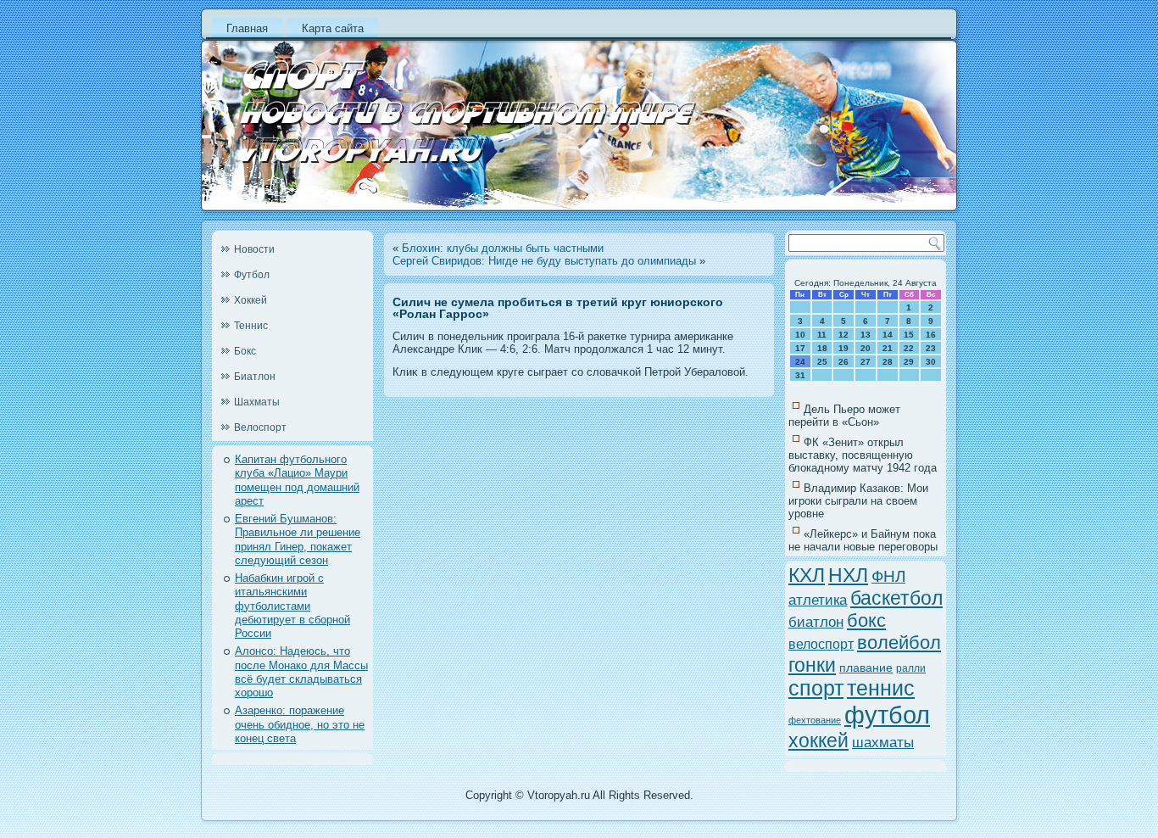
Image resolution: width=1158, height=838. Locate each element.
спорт (815, 688)
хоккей (818, 740)
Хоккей (250, 300)
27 (865, 361)
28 (887, 361)
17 (800, 348)
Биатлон (255, 377)
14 (887, 334)
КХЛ (806, 575)
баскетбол (896, 598)
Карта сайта (333, 28)
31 (800, 375)
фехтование (814, 720)
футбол (887, 715)
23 (931, 348)
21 (887, 348)
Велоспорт (260, 427)
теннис (881, 688)
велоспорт (821, 644)
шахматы (883, 742)
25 (822, 361)
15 (909, 334)
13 (865, 334)
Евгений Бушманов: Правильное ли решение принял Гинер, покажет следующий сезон (297, 539)
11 (822, 334)
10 (800, 334)
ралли (911, 668)
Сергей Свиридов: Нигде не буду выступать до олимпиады (544, 260)
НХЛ (848, 575)
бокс (866, 620)
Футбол (252, 275)
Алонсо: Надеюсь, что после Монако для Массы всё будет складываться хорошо (301, 672)
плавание (866, 667)
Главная (247, 28)
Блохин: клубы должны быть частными (503, 248)
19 (843, 348)
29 (909, 361)
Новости (254, 249)
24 (800, 361)
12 (843, 334)
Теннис (251, 326)
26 (843, 361)
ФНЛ (888, 576)
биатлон (815, 621)
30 (931, 361)
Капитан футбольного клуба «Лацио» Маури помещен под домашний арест (297, 480)
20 (865, 348)
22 (909, 348)
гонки (812, 665)
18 (822, 348)
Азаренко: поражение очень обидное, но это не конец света (300, 724)
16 (931, 334)
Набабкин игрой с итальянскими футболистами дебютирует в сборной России (292, 606)
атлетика (817, 599)
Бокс (245, 351)
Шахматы (257, 402)
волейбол (899, 642)
